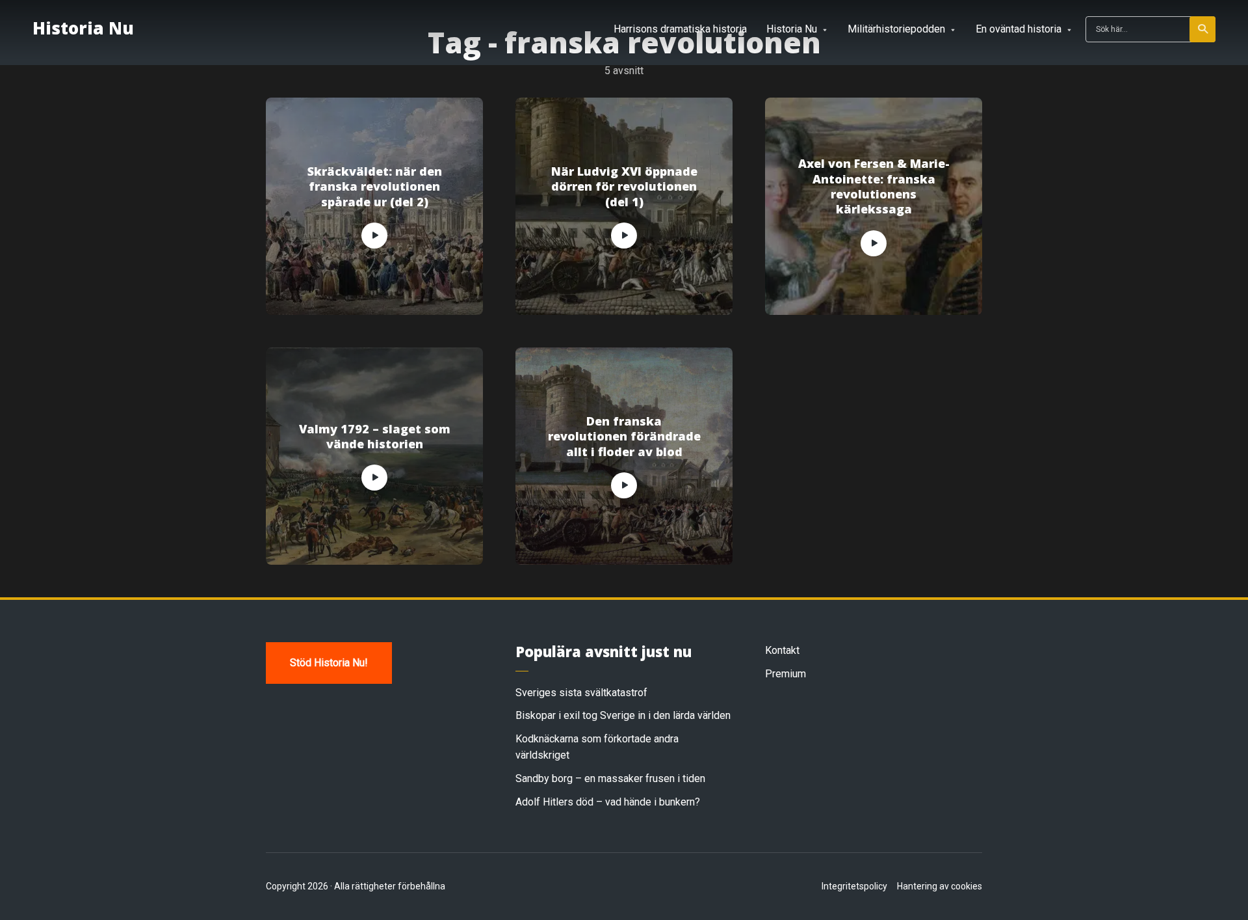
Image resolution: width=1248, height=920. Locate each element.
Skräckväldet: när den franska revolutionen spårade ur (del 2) (374, 187)
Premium (785, 674)
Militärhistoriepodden (896, 29)
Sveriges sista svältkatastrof (581, 692)
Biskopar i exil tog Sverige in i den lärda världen (623, 715)
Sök (1203, 29)
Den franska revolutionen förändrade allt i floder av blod (624, 436)
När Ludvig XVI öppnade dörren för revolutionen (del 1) (624, 187)
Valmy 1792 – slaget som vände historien (374, 437)
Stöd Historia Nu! (329, 662)
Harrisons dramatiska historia (680, 29)
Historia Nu (83, 28)
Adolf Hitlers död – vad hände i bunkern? (607, 802)
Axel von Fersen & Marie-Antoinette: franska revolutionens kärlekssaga (874, 186)
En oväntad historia (1018, 29)
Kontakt (782, 650)
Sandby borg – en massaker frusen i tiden (610, 778)
